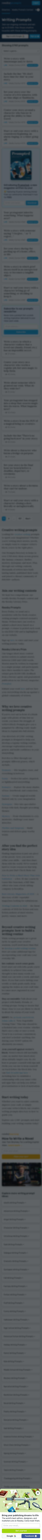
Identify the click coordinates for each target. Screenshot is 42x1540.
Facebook (29, 1536)
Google (10, 1536)
